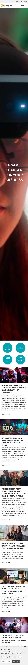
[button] (15, 1)
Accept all (15, 661)
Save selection (6, 661)
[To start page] (7, 5)
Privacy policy (17, 653)
